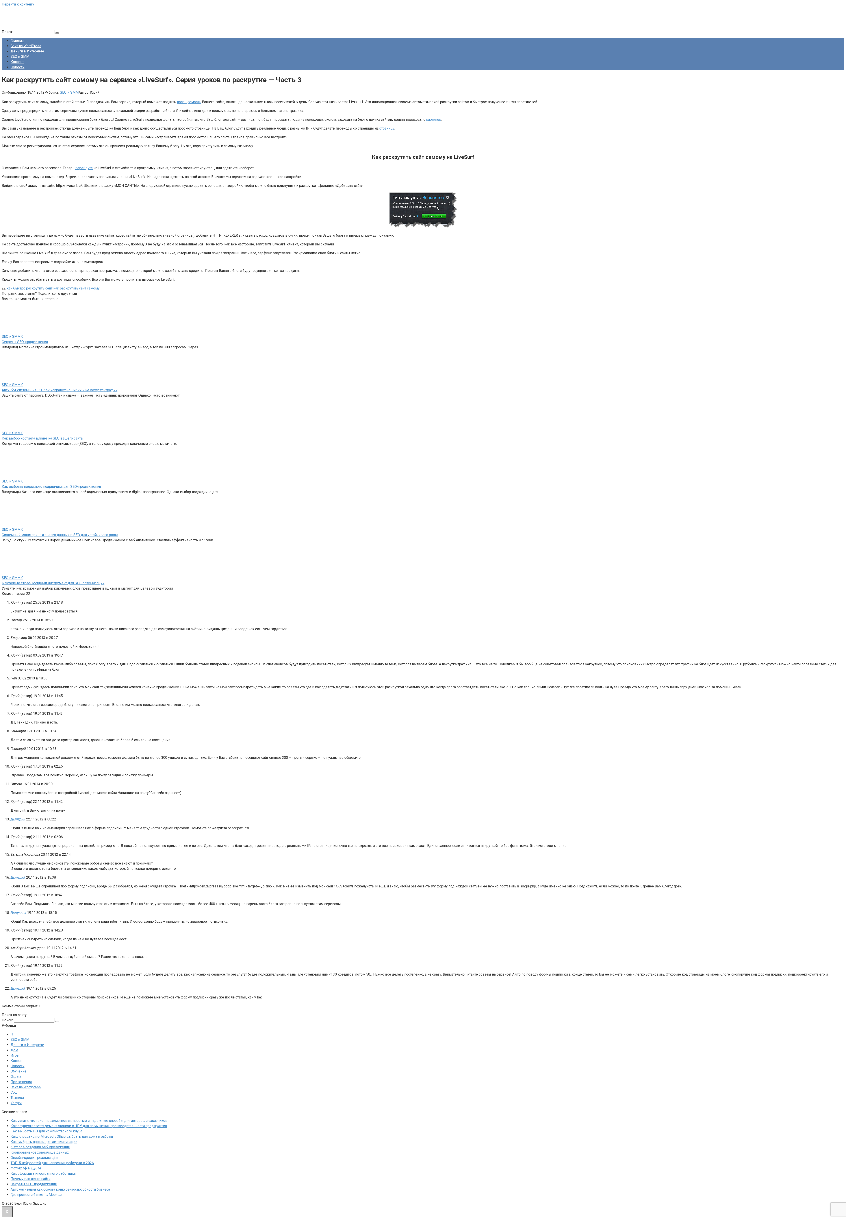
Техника (17, 1098)
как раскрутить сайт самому (76, 288)
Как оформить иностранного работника (43, 1173)
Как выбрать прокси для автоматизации (44, 1142)
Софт (15, 1092)
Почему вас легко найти (30, 1179)
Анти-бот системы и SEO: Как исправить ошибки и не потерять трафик (59, 390)
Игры (15, 1055)
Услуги (16, 1103)
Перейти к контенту (18, 4)
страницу (386, 128)
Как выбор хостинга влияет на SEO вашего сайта (42, 438)
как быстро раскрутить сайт (29, 288)
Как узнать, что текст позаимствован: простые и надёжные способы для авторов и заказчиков (89, 1121)
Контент (17, 62)
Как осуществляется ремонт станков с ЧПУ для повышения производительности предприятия (89, 1126)
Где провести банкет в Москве (36, 1195)
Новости (17, 67)
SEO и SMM (20, 56)
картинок (433, 119)
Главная (17, 41)
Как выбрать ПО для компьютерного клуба (46, 1131)
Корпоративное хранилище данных (40, 1152)
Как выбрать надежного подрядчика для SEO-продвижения (51, 486)
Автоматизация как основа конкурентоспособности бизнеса (60, 1189)
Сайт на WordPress (26, 46)
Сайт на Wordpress (26, 1087)
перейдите (84, 168)
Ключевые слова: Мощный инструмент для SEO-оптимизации (53, 583)
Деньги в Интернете (27, 51)
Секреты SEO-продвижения (25, 342)
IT (12, 1034)
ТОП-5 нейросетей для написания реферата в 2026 (52, 1163)
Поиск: (8, 32)
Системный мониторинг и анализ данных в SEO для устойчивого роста (60, 535)
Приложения (21, 1082)
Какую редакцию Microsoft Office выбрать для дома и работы (62, 1136)
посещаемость (189, 102)
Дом (14, 1050)
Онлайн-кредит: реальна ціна (34, 1158)
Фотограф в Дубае (26, 1168)
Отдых (16, 1076)
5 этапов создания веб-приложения (40, 1147)
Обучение (18, 1071)
